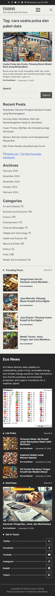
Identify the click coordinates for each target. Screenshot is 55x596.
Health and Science (13, 238)
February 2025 (10, 171)
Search (7, 88)
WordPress (43, 592)
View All (47, 270)
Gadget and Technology (15, 233)
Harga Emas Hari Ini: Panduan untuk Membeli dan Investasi (33, 282)
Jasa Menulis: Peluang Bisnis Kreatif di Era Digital (34, 300)
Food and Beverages (13, 227)
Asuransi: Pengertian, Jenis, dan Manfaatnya (27, 524)
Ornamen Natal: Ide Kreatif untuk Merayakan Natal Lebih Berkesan (35, 442)
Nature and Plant (11, 243)
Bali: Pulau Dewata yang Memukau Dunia (24, 146)
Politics (6, 249)
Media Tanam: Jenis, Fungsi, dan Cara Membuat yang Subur (35, 339)
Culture (7, 217)
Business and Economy (15, 34)
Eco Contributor (9, 80)
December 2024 (11, 176)
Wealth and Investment (15, 259)
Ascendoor (20, 592)
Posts (29, 34)
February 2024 (10, 192)
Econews (9, 8)
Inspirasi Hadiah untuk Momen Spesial (32, 456)
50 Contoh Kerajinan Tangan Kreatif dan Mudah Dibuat (35, 470)
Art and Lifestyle (11, 206)
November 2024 (11, 181)
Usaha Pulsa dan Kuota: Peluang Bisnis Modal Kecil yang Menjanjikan (27, 65)
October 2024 (10, 187)
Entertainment (10, 222)
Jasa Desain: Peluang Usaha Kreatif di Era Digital (36, 319)
